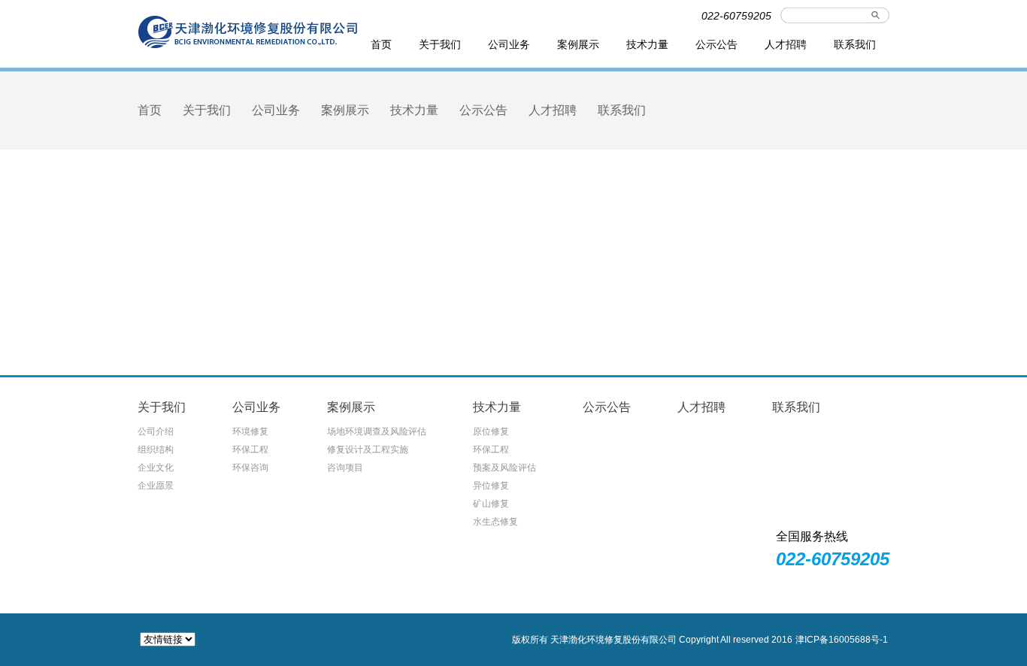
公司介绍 (156, 431)
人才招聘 (786, 44)
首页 (381, 44)
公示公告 (716, 44)
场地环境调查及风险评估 (376, 431)
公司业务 (509, 44)
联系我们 (855, 44)
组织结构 (156, 449)
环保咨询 (250, 467)
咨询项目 (345, 467)
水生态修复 (495, 521)
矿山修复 (491, 503)
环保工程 (250, 449)
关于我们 (440, 44)
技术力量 (647, 44)
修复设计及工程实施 (367, 449)
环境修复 (250, 431)
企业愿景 (156, 485)
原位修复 (491, 431)
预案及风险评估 (504, 467)
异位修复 (491, 485)
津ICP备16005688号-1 (841, 639)
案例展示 (578, 44)
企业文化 (156, 467)
